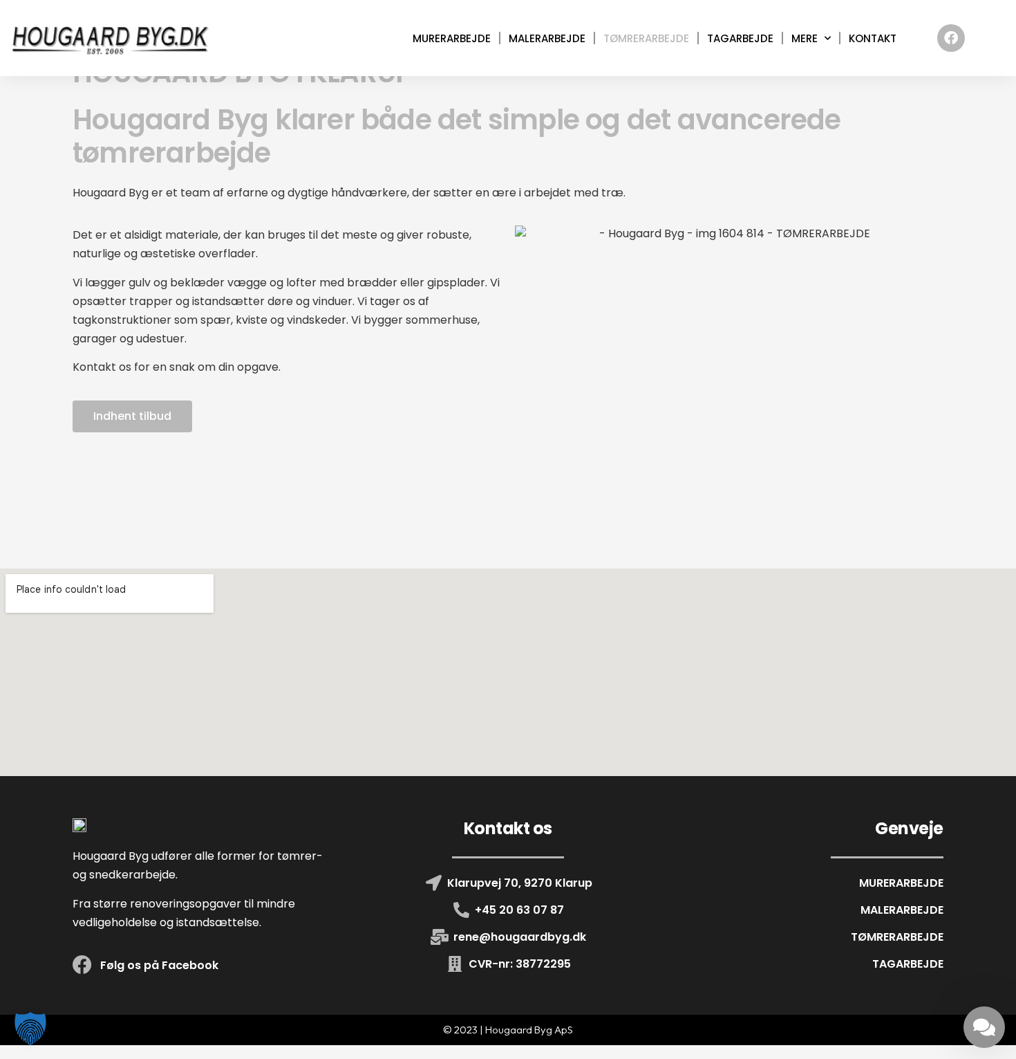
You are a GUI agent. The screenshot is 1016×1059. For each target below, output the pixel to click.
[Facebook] (951, 38)
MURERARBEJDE (452, 38)
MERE (804, 38)
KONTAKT (872, 38)
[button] (30, 1028)
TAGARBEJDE (740, 38)
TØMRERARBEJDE (646, 38)
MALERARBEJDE (547, 38)
